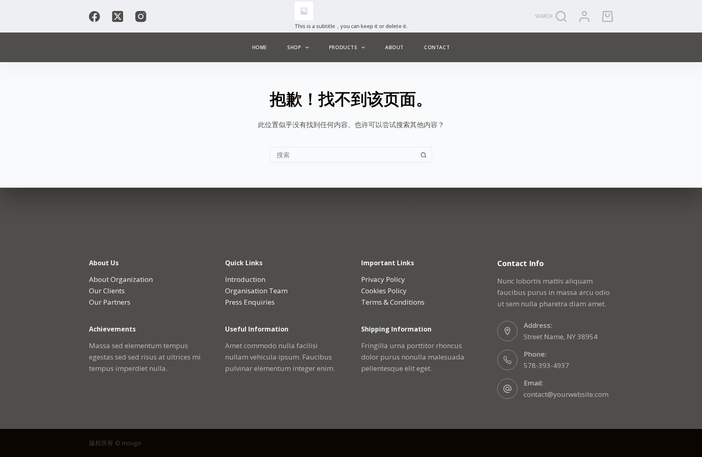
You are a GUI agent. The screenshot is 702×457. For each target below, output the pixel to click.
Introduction (245, 279)
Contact (437, 47)
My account (596, 203)
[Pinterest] (135, 209)
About (394, 47)
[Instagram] (140, 16)
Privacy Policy (411, 214)
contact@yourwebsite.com (566, 394)
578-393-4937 (546, 365)
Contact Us (528, 203)
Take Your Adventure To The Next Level (558, 214)
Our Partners (109, 302)
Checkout (488, 203)
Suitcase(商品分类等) (468, 214)
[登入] (584, 16)
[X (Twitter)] (117, 16)
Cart (457, 203)
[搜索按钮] (423, 155)
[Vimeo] (163, 209)
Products (343, 47)
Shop (294, 47)
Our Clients (107, 290)
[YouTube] (149, 209)
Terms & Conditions (393, 302)
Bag (436, 203)
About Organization (121, 279)
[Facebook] (94, 16)
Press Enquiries (250, 302)
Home (259, 47)
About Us (408, 203)
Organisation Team (256, 290)
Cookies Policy (384, 290)
